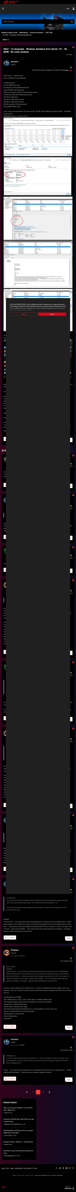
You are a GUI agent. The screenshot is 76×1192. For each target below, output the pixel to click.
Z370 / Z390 (48, 32)
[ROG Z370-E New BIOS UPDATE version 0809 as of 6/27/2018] (73, 451)
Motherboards (23, 32)
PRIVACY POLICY (29, 1175)
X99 (6, 1113)
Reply (68, 938)
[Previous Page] (27, 1092)
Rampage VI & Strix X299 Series (12, 1124)
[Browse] (4, 8)
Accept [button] (52, 314)
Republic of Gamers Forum (9, 32)
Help (68, 8)
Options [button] (5, 39)
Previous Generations (36, 32)
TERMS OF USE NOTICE (18, 1175)
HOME (12, 1168)
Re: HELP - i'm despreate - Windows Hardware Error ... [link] (18, 35)
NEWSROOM (19, 1168)
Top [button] (5, 1187)
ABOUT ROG (5, 1168)
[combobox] (38, 21)
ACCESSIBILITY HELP (30, 1168)
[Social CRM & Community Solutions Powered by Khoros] (69, 1188)
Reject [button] (24, 314)
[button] (6, 937)
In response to (18, 956)
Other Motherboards (10, 1156)
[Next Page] (49, 1092)
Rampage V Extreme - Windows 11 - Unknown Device (18, 1142)
